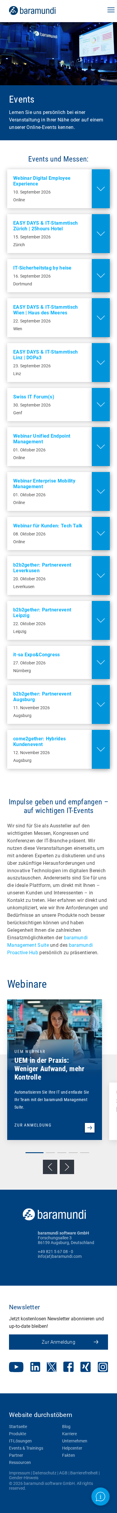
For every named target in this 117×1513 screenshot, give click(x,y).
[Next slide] (67, 1167)
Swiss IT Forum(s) (33, 397)
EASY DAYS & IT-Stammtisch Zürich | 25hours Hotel (45, 226)
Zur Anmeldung (58, 1342)
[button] (111, 10)
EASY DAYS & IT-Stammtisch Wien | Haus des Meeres (45, 310)
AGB (63, 1473)
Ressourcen (20, 1462)
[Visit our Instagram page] (103, 1367)
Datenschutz (44, 1473)
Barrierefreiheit (84, 1473)
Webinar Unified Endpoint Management (41, 439)
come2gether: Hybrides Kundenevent (39, 741)
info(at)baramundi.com (60, 1256)
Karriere (69, 1433)
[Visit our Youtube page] (16, 1367)
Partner (16, 1455)
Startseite (18, 1426)
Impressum (19, 1473)
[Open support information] (100, 1496)
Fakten (68, 1455)
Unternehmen (74, 1441)
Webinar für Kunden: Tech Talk (48, 526)
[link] (40, 10)
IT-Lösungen (20, 1441)
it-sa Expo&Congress (36, 654)
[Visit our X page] (51, 1367)
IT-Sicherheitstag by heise (42, 268)
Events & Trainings (26, 1448)
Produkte (17, 1433)
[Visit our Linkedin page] (35, 1367)
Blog (66, 1426)
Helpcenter (72, 1448)
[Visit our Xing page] (85, 1367)
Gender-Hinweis (23, 1477)
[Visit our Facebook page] (68, 1367)
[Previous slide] (50, 1167)
